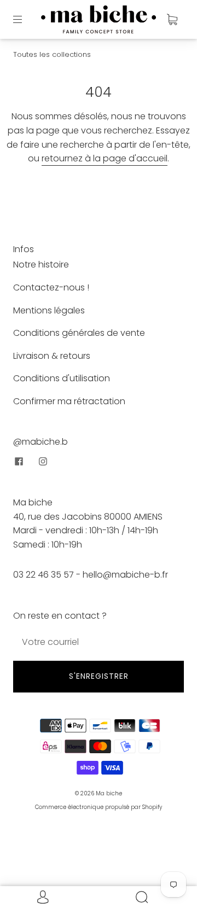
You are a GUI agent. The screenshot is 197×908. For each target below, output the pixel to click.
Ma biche (109, 793)
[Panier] (172, 19)
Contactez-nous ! (51, 287)
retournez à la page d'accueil (104, 158)
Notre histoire (41, 264)
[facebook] (19, 461)
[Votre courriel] (98, 642)
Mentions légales (49, 310)
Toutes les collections (52, 54)
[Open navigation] (25, 19)
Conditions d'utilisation (61, 378)
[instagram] (43, 461)
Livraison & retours (51, 356)
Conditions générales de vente (79, 333)
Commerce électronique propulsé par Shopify (98, 807)
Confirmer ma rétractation (69, 401)
